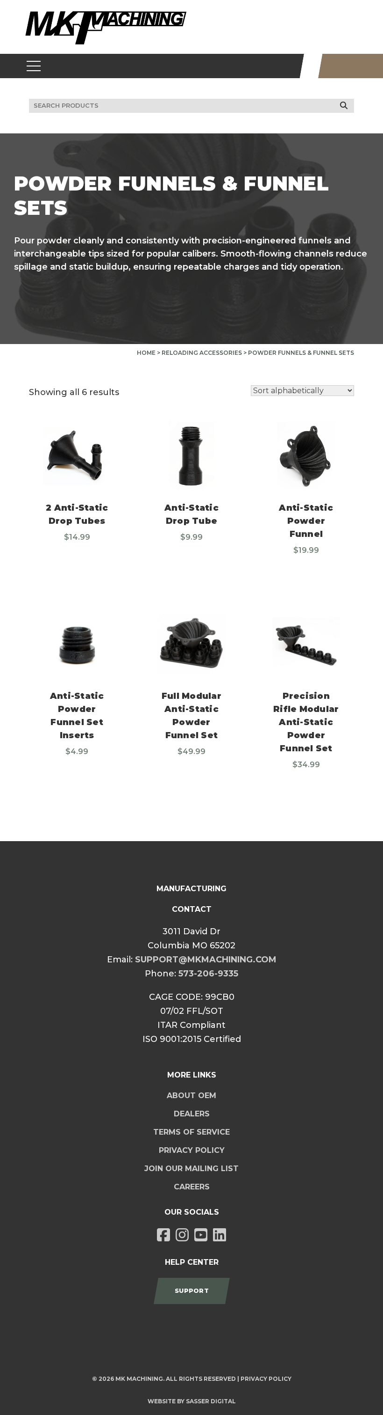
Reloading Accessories (202, 352)
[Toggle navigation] (33, 66)
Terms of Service (191, 1132)
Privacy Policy (192, 1150)
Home (146, 352)
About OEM (191, 1095)
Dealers (192, 1113)
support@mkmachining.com (206, 959)
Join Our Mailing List (191, 1168)
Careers (192, 1186)
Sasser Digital (211, 1401)
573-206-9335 (208, 973)
